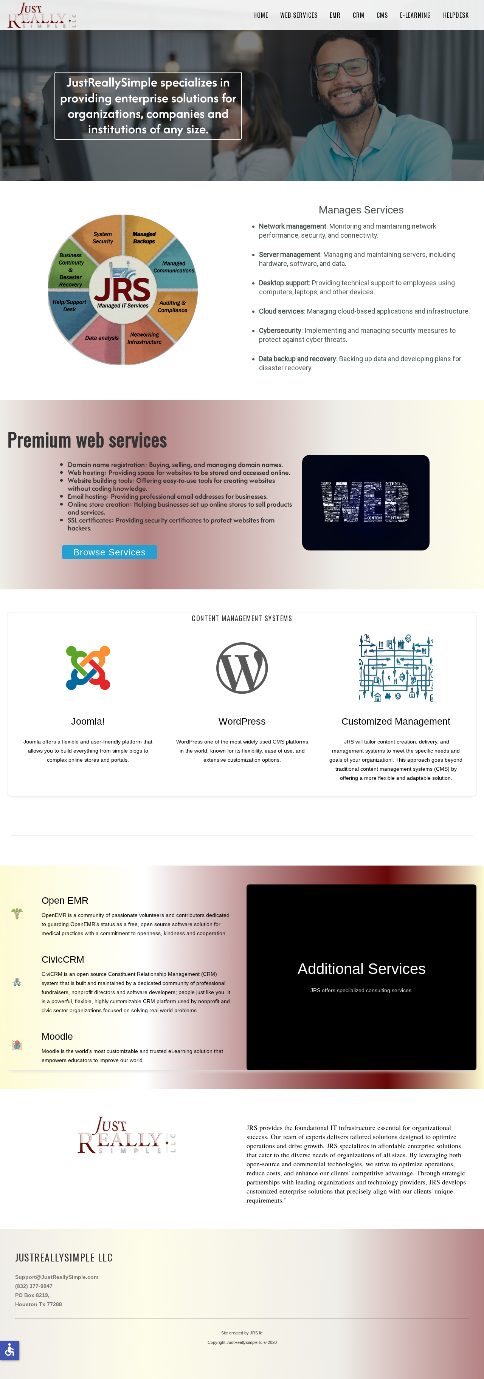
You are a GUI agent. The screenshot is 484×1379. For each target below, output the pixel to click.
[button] (467, 1362)
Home (260, 15)
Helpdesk (456, 15)
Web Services (299, 15)
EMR (335, 15)
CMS (382, 15)
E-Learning (415, 15)
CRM (359, 15)
